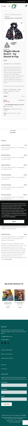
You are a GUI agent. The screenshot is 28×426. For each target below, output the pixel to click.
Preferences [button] (12, 216)
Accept (14, 221)
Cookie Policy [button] (7, 215)
